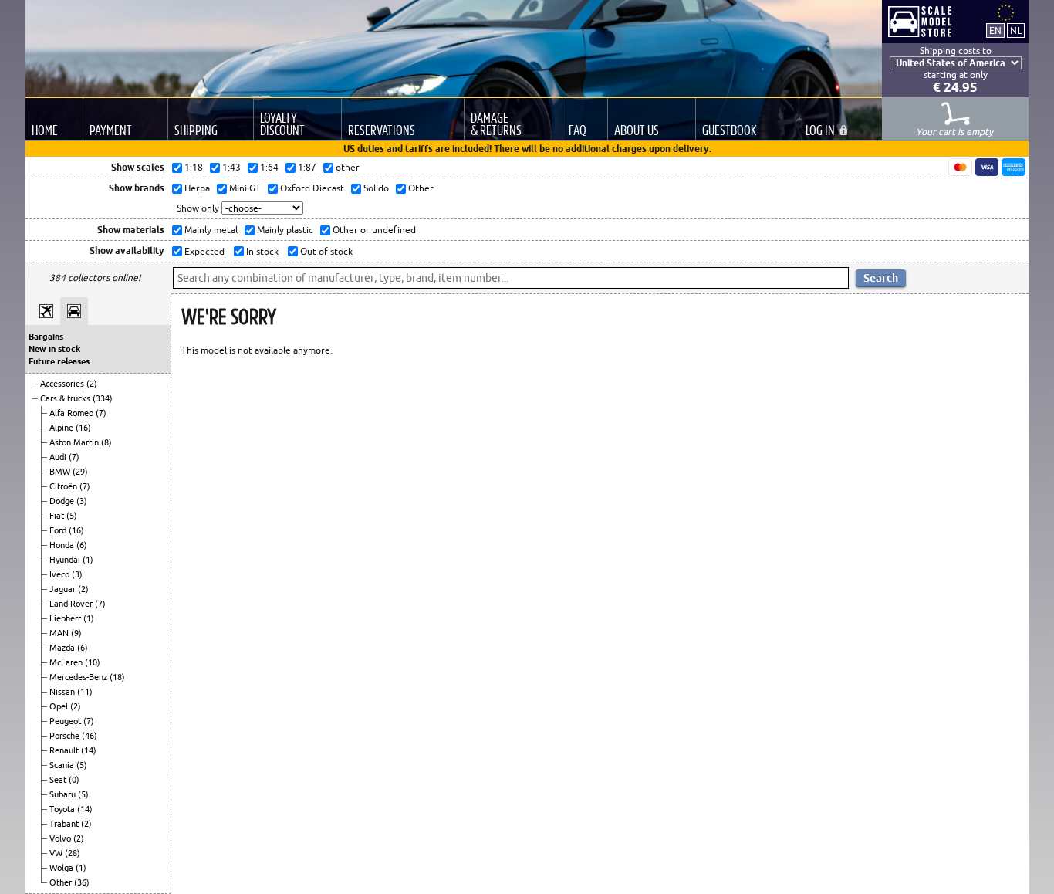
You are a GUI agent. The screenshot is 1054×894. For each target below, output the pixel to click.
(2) (91, 383)
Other (61, 882)
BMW (61, 471)
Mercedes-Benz (79, 677)
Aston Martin (75, 442)
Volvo (61, 838)
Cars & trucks (66, 398)
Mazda (63, 647)
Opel (59, 706)
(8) (106, 442)
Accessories (63, 383)
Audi (59, 457)
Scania (62, 765)
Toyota (63, 809)
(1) (88, 559)
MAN (60, 633)
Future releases (59, 361)
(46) (89, 735)
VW (57, 853)
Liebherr (66, 618)
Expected (203, 251)
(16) (83, 427)
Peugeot (66, 721)
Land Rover (72, 603)
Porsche (65, 735)
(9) (76, 633)
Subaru (63, 794)
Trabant (65, 823)
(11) (85, 691)
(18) (117, 677)
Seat (59, 779)
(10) (92, 662)
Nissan (63, 691)
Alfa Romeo (72, 413)
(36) (82, 882)
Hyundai (66, 559)
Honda (62, 545)
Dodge (62, 501)
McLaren (67, 662)
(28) (72, 853)
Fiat (57, 515)
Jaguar (63, 589)
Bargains (46, 336)
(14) (88, 750)
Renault (65, 750)
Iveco (60, 574)
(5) (71, 515)
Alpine (62, 427)
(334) (103, 398)
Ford (59, 530)
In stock (261, 251)
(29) (80, 471)
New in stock (54, 349)
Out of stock (325, 251)
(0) (74, 779)
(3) (81, 501)
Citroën (64, 486)
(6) (81, 545)
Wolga (62, 867)
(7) (101, 413)
